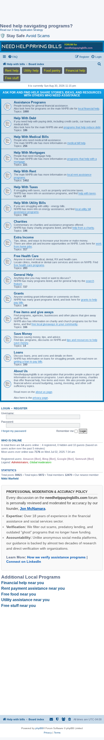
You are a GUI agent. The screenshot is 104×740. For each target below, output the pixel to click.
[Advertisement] (38, 12)
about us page (44, 391)
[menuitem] (13, 57)
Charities (20, 221)
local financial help (88, 108)
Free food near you (18, 594)
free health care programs (29, 265)
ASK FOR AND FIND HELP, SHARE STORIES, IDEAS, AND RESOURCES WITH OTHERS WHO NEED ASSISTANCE (52, 94)
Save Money (23, 334)
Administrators (19, 462)
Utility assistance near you (25, 600)
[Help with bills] (52, 46)
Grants (19, 293)
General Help (23, 275)
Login (5, 408)
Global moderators (41, 462)
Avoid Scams (38, 35)
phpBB (39, 728)
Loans (18, 352)
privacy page (40, 397)
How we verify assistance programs (56, 557)
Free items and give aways (33, 312)
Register (20, 408)
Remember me (65, 430)
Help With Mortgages (29, 152)
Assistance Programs (30, 102)
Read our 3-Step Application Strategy (21, 29)
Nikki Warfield (10, 478)
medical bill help (76, 143)
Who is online (11, 440)
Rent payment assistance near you (33, 588)
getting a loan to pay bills (28, 361)
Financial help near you (22, 583)
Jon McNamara (32, 508)
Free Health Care (26, 256)
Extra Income (24, 237)
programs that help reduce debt (82, 127)
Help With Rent (25, 171)
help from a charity (83, 227)
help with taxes (87, 193)
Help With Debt (25, 118)
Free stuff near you (18, 606)
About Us (21, 371)
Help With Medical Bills (31, 137)
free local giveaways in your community (54, 324)
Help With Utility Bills (30, 203)
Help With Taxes (26, 187)
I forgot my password (13, 430)
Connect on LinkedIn (23, 561)
